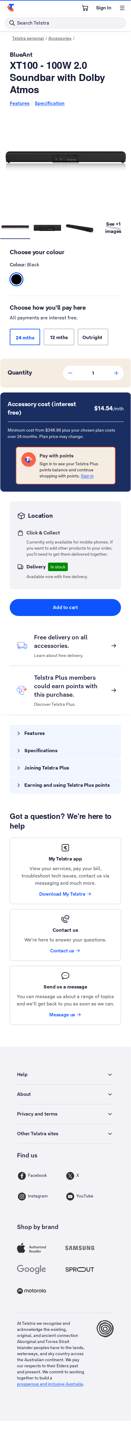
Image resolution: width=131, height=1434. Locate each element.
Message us (62, 1015)
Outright (93, 337)
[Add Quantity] (116, 373)
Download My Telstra (62, 894)
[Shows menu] (122, 8)
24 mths (25, 338)
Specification (49, 103)
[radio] (16, 279)
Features (19, 103)
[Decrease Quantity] (70, 373)
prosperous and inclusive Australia (50, 1384)
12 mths (59, 337)
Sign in (87, 476)
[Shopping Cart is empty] (85, 8)
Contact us (62, 951)
